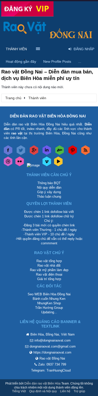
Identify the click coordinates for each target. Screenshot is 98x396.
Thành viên (16, 49)
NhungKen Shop (49, 303)
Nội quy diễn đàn (49, 187)
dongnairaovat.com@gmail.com (53, 346)
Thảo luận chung (49, 196)
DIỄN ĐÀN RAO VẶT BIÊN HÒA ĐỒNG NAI (48, 116)
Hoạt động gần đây (21, 61)
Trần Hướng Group (49, 308)
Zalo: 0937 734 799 (52, 364)
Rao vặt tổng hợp (49, 261)
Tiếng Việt (19, 391)
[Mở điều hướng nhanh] (90, 97)
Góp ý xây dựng (49, 192)
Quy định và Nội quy (43, 391)
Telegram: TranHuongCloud (51, 370)
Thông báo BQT (49, 183)
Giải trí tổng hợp (49, 279)
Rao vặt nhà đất (49, 265)
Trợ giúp (79, 391)
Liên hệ (65, 391)
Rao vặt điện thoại (49, 274)
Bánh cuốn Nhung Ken (49, 299)
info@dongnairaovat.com (52, 340)
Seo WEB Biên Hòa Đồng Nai (49, 294)
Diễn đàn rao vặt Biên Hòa (42, 383)
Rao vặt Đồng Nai (52, 358)
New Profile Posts (57, 61)
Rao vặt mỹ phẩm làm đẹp (49, 270)
